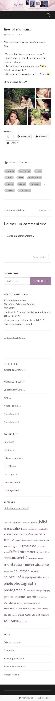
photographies (33, 590)
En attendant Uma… (14, 389)
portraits (10, 602)
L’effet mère (11, 364)
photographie (15, 590)
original (28, 577)
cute (42, 529)
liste (47, 552)
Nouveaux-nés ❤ (12, 482)
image (44, 546)
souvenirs (22, 608)
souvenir (10, 608)
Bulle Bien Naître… (15, 210)
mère (20, 177)
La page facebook (14, 338)
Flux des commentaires (15, 666)
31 (8, 523)
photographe (25, 583)
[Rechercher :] (27, 281)
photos (9, 596)
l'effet (13, 552)
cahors (10, 171)
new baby (10, 572)
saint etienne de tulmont (26, 603)
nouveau (34, 571)
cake (25, 529)
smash (38, 603)
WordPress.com (12, 674)
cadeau (8, 528)
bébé (43, 522)
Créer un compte (12, 642)
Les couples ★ (11, 474)
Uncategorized (11, 490)
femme (19, 540)
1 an (5, 523)
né (23, 577)
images (6, 552)
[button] (19, 98)
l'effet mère (26, 552)
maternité (19, 557)
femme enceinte (30, 540)
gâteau (39, 546)
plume (22, 184)
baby (36, 522)
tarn (31, 615)
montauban (35, 177)
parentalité (35, 577)
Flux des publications (14, 658)
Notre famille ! (11, 413)
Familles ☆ (24, 162)
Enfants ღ (14, 162)
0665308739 (10, 308)
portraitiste (42, 597)
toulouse (25, 190)
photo (9, 184)
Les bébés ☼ (10, 466)
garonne (17, 546)
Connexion (9, 650)
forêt (9, 177)
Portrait (35, 184)
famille (9, 540)
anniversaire (27, 522)
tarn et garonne (41, 614)
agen (14, 522)
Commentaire (39, 257)
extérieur (25, 171)
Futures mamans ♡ (13, 457)
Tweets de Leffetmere (15, 369)
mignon (41, 558)
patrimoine (44, 577)
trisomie (22, 622)
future (11, 546)
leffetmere (39, 552)
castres (31, 529)
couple (37, 529)
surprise (14, 615)
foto (46, 540)
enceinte (9, 534)
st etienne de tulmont (39, 608)
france (6, 547)
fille (38, 171)
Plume (19, 35)
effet (46, 529)
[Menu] (8, 15)
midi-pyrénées (32, 558)
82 (11, 522)
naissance (41, 564)
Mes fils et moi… (12, 405)
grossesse (29, 546)
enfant (21, 534)
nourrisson (21, 571)
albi (19, 522)
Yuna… (7, 397)
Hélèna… (45, 210)
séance (10, 190)
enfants (30, 534)
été (26, 622)
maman (8, 558)
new (5, 572)
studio (7, 614)
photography (45, 591)
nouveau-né (12, 577)
